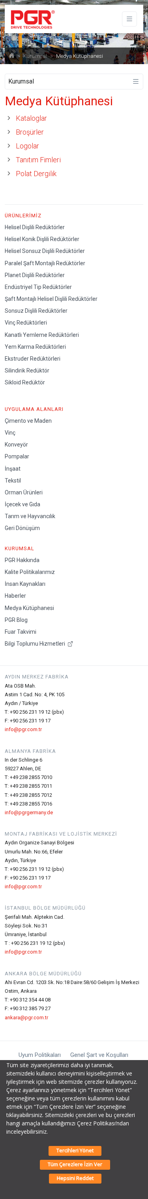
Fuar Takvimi (20, 632)
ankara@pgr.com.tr (26, 1017)
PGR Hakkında (22, 560)
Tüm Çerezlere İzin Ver (75, 1164)
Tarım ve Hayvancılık (30, 516)
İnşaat (13, 469)
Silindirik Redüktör (27, 370)
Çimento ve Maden (28, 421)
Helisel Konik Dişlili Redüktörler (42, 239)
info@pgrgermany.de (29, 812)
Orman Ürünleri (24, 492)
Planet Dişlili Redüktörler (35, 275)
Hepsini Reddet (75, 1178)
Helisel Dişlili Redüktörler (35, 227)
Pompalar (17, 456)
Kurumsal (35, 56)
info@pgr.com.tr (23, 729)
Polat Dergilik (36, 173)
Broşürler (30, 132)
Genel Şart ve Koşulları (99, 1054)
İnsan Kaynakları (25, 584)
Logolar (27, 146)
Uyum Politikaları (40, 1054)
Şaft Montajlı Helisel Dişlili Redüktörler (51, 299)
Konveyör (16, 444)
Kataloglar (31, 118)
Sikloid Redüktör (25, 382)
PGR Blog (16, 620)
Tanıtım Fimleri (38, 160)
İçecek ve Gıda (22, 504)
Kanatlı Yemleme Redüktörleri (42, 335)
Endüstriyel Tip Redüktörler (38, 287)
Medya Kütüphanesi (29, 608)
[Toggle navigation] (129, 19)
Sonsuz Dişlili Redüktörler (36, 311)
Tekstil (13, 480)
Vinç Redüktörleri (26, 322)
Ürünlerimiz (23, 216)
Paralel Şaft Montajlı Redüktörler (45, 263)
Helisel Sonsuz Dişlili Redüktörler (45, 251)
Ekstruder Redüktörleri (32, 358)
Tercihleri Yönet (75, 1150)
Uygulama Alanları (34, 409)
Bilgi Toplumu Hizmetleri (35, 643)
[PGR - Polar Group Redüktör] (31, 19)
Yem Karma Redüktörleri (35, 347)
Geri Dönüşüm (22, 528)
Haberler (15, 596)
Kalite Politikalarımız (30, 572)
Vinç (10, 432)
